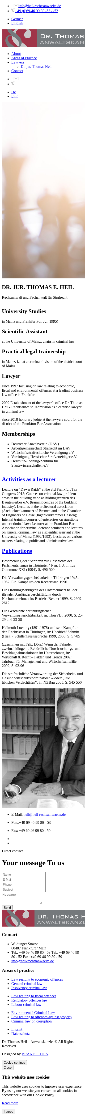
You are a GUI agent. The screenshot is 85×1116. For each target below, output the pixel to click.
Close (8, 1067)
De (13, 92)
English (17, 23)
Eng (14, 96)
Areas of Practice (24, 58)
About (16, 54)
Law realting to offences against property (41, 1017)
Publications (17, 551)
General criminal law (26, 984)
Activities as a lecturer (29, 479)
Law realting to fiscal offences (33, 996)
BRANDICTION (35, 1054)
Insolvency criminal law (29, 988)
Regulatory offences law (29, 1000)
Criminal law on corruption (31, 1021)
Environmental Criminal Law (33, 1013)
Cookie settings (14, 1062)
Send (7, 907)
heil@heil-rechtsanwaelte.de (45, 814)
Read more (10, 1103)
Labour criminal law (26, 1004)
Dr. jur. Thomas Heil (36, 66)
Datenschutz (20, 1034)
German (17, 19)
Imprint (16, 1029)
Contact (17, 71)
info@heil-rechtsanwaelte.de (39, 6)
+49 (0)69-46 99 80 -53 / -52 (36, 11)
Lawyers (17, 62)
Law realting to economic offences (37, 979)
